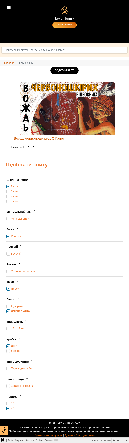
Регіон (11, 264)
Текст (10, 282)
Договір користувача (49, 435)
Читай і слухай (64, 25)
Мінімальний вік (18, 212)
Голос (11, 299)
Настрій (12, 247)
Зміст (10, 229)
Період (11, 396)
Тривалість (15, 322)
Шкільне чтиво (17, 180)
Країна (11, 339)
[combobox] (64, 50)
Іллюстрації (15, 379)
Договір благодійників (80, 435)
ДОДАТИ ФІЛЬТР (64, 70)
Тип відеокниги (18, 361)
